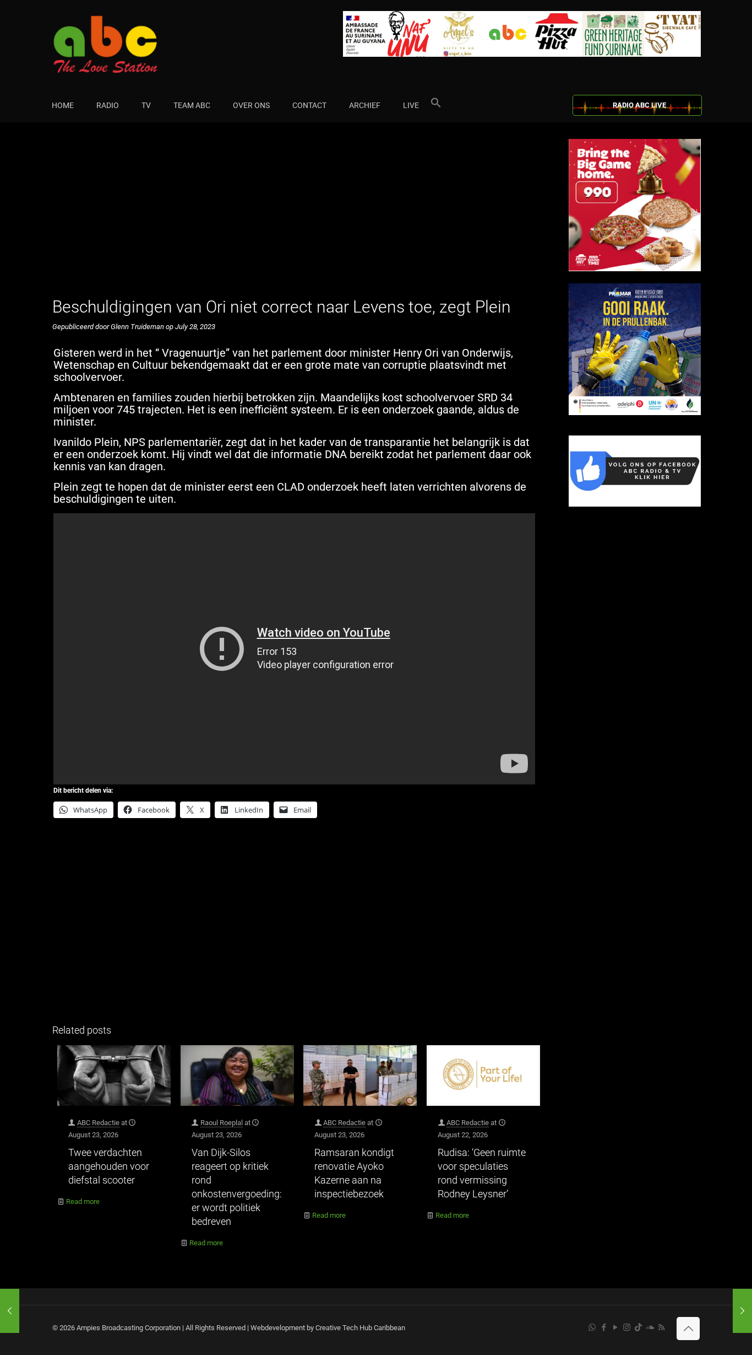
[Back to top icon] (688, 1328)
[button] (436, 105)
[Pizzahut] (635, 269)
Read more (83, 1201)
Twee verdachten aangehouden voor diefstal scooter (108, 1166)
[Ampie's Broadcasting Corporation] (126, 44)
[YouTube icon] (615, 1327)
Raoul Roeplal (221, 1123)
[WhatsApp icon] (592, 1327)
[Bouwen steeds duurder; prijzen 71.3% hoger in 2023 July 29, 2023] (742, 1311)
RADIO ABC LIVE (639, 105)
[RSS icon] (661, 1327)
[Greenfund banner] (635, 412)
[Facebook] (635, 504)
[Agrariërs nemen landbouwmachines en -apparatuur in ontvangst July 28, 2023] (9, 1311)
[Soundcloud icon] (650, 1327)
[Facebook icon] (604, 1327)
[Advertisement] (298, 216)
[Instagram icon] (627, 1327)
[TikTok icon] (638, 1327)
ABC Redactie (98, 1123)
